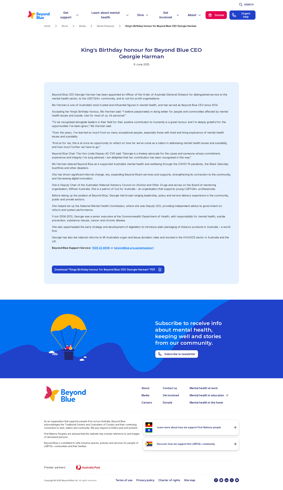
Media (82, 26)
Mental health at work (204, 388)
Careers (147, 402)
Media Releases (105, 26)
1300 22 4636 (101, 248)
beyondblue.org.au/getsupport (134, 248)
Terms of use (123, 480)
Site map (189, 480)
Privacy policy (145, 480)
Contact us (170, 388)
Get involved (171, 395)
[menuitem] (68, 15)
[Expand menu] (77, 15)
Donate (167, 402)
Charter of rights (169, 480)
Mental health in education (207, 395)
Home (47, 26)
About (65, 26)
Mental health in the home (206, 402)
